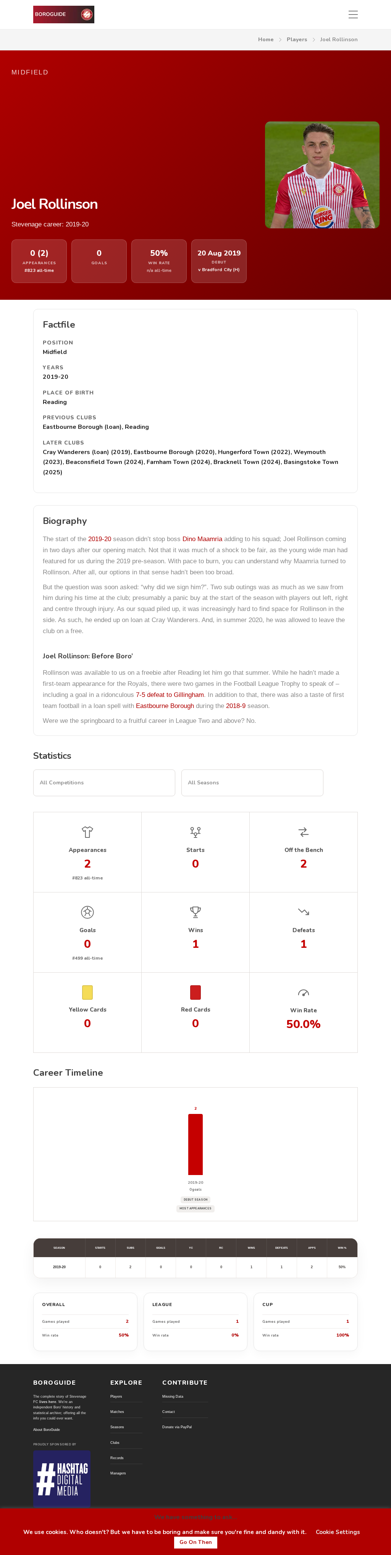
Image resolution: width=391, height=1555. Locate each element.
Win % (342, 1247)
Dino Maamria (202, 539)
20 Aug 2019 (219, 253)
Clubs (115, 1443)
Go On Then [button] (195, 1542)
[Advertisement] (129, 136)
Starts (100, 1247)
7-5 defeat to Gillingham (170, 694)
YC (191, 1247)
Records (117, 1458)
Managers (118, 1473)
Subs (130, 1247)
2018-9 (236, 706)
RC (221, 1247)
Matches (117, 1412)
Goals (160, 1247)
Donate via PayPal (177, 1427)
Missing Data (172, 1396)
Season (59, 1247)
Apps (312, 1247)
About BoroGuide (46, 1430)
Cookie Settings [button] (338, 1532)
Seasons (117, 1427)
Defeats (281, 1247)
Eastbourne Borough (165, 706)
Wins (251, 1247)
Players (297, 39)
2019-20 (99, 539)
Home (266, 39)
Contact (168, 1412)
